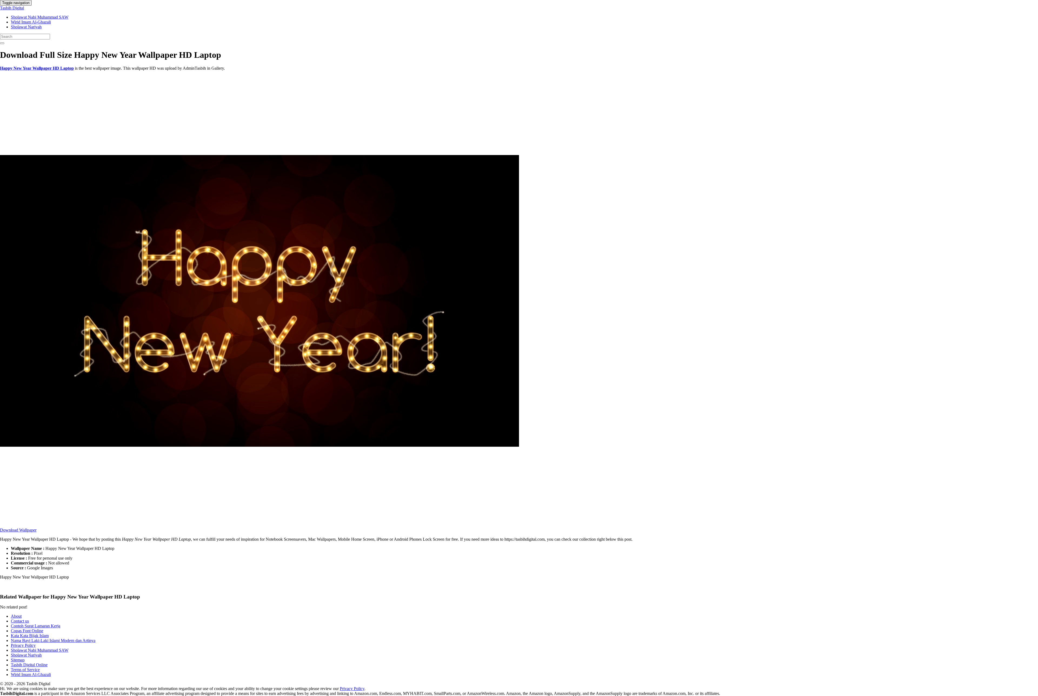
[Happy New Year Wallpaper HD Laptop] (259, 445)
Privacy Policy (23, 645)
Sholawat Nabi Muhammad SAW (39, 17)
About (16, 616)
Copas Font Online (27, 630)
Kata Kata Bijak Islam (30, 635)
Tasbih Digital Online (29, 665)
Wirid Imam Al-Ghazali (31, 22)
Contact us (20, 621)
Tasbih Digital (12, 8)
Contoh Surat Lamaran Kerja (35, 626)
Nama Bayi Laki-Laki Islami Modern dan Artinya (53, 640)
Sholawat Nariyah (26, 27)
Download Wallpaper (18, 530)
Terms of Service (25, 669)
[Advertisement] (162, 113)
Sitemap (18, 660)
